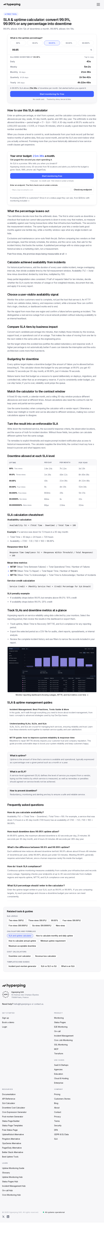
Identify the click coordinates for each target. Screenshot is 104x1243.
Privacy (57, 1116)
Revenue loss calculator (45, 956)
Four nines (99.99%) (72, 920)
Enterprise (58, 1083)
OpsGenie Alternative (11, 1143)
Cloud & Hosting (61, 1078)
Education (58, 1074)
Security (57, 1125)
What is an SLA (67, 966)
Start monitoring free (52, 176)
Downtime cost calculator (20, 956)
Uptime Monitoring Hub (12, 1177)
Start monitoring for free (52, 94)
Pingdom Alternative (11, 1139)
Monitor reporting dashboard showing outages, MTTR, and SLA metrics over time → (52, 695)
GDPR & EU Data (61, 1134)
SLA (56, 1139)
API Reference (8, 1099)
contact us (38, 1004)
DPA (56, 1130)
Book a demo (8, 1022)
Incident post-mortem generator (22, 966)
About (56, 1108)
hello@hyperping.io (22, 1004)
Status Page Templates (12, 1125)
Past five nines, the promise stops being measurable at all (35, 254)
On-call (57, 1031)
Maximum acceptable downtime (22, 946)
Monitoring (59, 1018)
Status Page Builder (11, 1121)
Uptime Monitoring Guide (13, 1168)
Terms (57, 1121)
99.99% (69, 43)
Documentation (9, 1094)
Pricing (57, 1094)
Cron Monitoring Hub (11, 1195)
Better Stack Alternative (12, 1152)
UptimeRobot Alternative (13, 1134)
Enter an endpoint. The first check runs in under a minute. (34, 185)
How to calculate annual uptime (22, 941)
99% (18, 43)
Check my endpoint (83, 190)
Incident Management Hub (14, 1186)
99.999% (86, 43)
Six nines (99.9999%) (41, 926)
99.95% (52, 43)
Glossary (6, 1172)
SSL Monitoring (61, 1044)
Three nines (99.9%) (37, 920)
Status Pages (60, 1022)
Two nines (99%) (16, 920)
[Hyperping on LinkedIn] (8, 1216)
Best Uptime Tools (10, 1157)
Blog (56, 1103)
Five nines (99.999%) (18, 926)
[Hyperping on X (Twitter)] (3, 1216)
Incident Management (63, 1036)
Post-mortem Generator (12, 1116)
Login (4, 1027)
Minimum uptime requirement (53, 941)
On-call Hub (7, 1190)
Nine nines (60, 926)
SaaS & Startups (61, 1065)
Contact (57, 1112)
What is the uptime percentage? (26, 38)
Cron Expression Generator (14, 1112)
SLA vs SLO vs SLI (49, 966)
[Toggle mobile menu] (98, 4)
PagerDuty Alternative (12, 1148)
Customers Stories (62, 1099)
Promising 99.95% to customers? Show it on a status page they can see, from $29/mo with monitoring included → (50, 199)
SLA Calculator (8, 1103)
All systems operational (55, 1212)
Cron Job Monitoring (63, 1040)
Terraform (58, 1053)
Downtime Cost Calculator (13, 1108)
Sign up (5, 1018)
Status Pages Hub (10, 1181)
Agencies (58, 1069)
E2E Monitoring (60, 1027)
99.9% (35, 43)
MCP (56, 1049)
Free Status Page (10, 1130)
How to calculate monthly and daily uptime (54, 936)
